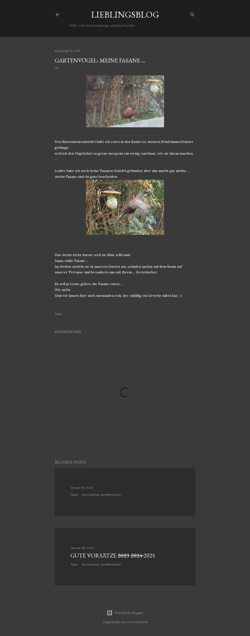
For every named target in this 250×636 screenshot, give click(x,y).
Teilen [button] (58, 314)
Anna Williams (137, 622)
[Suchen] (192, 13)
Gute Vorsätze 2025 (113, 555)
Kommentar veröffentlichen (101, 495)
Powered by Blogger (129, 613)
